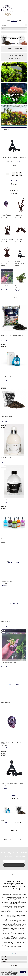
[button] (14, 957)
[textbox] (13, 25)
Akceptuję (23, 972)
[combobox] (14, 25)
